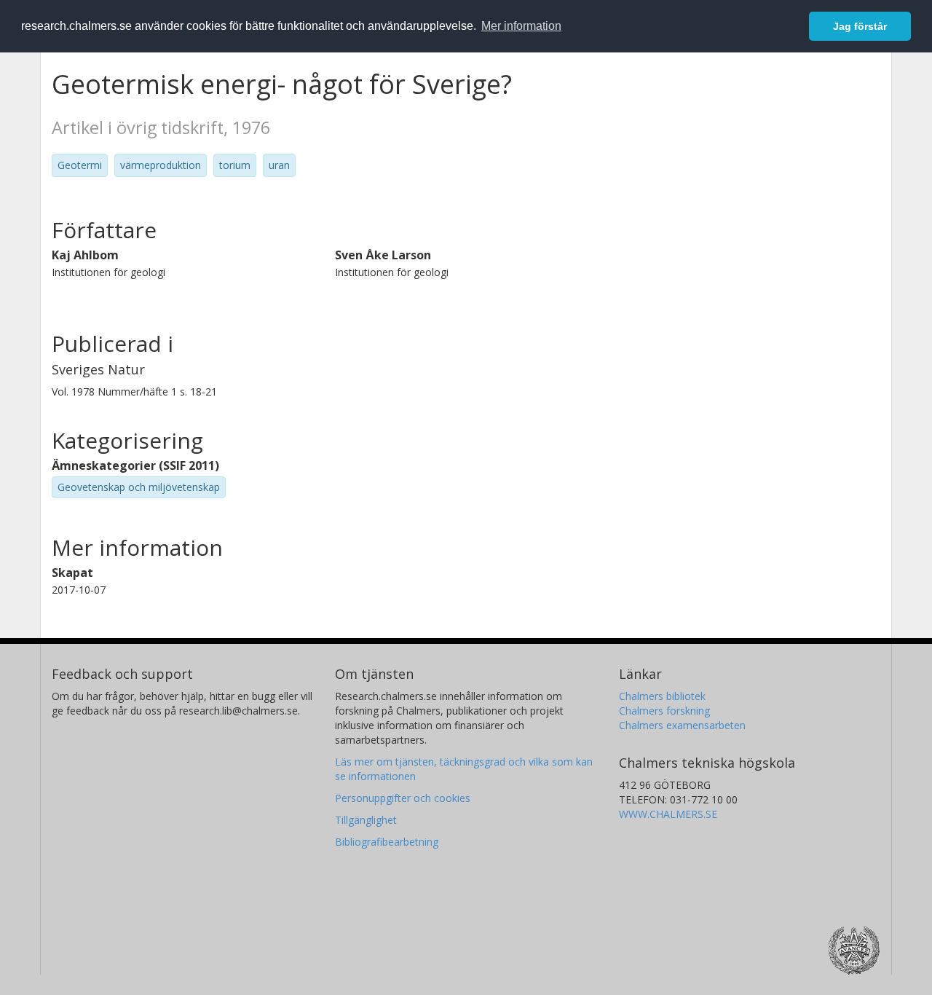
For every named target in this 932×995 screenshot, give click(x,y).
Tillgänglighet (366, 820)
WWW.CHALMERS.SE (668, 814)
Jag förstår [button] (860, 26)
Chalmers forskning (664, 710)
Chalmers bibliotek (662, 696)
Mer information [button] (521, 26)
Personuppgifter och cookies (402, 798)
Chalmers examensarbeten (682, 725)
